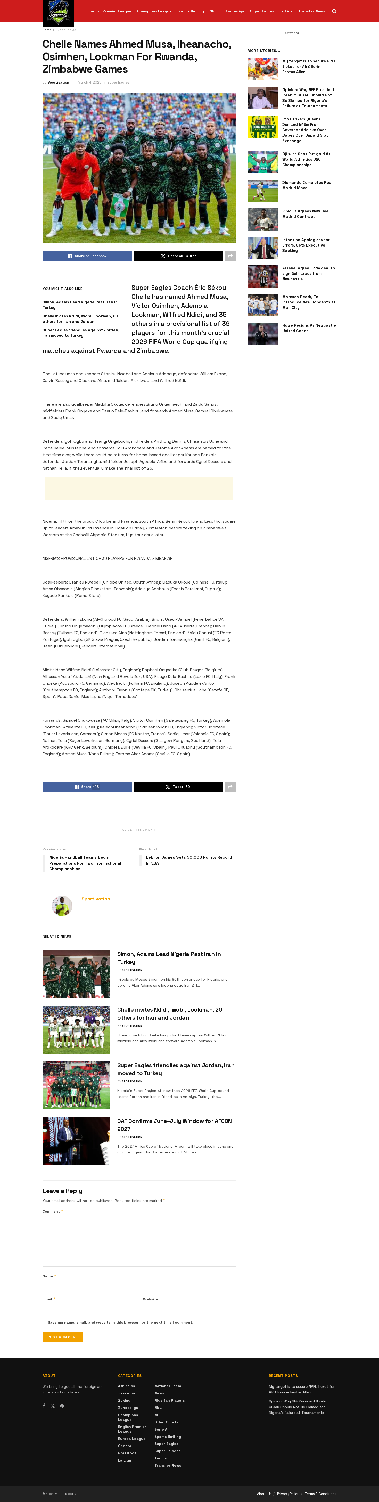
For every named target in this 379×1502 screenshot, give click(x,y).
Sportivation (58, 82)
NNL (158, 1407)
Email (49, 1298)
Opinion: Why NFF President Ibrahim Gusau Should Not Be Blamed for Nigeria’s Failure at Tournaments (298, 1407)
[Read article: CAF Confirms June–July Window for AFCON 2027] (76, 1141)
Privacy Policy (288, 1494)
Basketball (127, 1393)
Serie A (160, 1429)
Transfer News (311, 11)
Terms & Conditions (320, 1494)
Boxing (124, 1400)
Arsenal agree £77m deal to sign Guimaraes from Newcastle (308, 273)
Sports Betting (190, 11)
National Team (167, 1386)
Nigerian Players (169, 1400)
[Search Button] (334, 11)
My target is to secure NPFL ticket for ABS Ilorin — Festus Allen (309, 66)
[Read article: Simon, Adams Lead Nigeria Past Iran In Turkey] (76, 974)
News (159, 1393)
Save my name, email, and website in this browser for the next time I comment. (120, 1322)
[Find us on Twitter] (52, 1406)
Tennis (160, 1458)
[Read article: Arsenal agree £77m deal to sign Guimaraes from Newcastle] (263, 276)
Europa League (132, 1438)
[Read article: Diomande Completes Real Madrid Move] (263, 191)
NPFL (214, 11)
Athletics (126, 1386)
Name (49, 1276)
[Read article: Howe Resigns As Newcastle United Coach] (263, 334)
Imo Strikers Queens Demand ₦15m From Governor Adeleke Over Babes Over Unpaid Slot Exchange (305, 130)
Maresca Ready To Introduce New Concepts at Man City (309, 302)
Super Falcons (167, 1451)
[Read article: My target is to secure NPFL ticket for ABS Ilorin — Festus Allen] (263, 69)
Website (150, 1299)
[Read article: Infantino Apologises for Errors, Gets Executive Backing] (263, 248)
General (125, 1445)
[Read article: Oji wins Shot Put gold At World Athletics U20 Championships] (263, 162)
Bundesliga (234, 11)
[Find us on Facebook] (44, 1406)
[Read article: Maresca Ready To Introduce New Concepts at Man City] (263, 305)
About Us (264, 1494)
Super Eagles (262, 11)
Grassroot (127, 1453)
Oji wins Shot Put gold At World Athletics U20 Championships (306, 159)
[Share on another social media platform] (230, 256)
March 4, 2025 (89, 82)
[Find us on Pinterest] (62, 1406)
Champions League (154, 11)
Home (47, 30)
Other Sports (166, 1422)
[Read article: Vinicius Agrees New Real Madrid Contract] (263, 219)
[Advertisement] (139, 488)
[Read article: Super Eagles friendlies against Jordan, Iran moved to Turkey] (76, 1085)
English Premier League (110, 11)
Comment (53, 1211)
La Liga (286, 11)
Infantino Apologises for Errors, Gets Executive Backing (306, 245)
